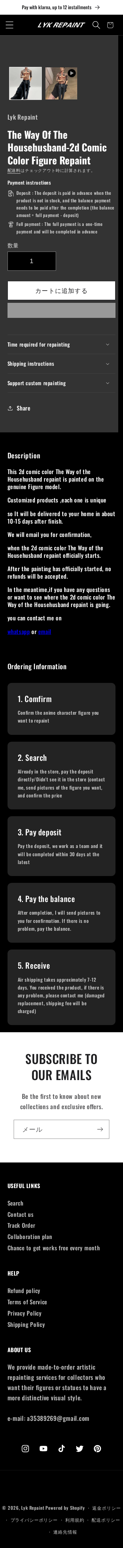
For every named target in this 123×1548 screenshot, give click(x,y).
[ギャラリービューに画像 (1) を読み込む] (25, 83)
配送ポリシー (106, 1519)
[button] (62, 312)
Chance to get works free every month (54, 1247)
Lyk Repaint (32, 1507)
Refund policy (24, 1290)
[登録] (100, 1129)
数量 (13, 245)
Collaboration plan (30, 1236)
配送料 (14, 170)
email (44, 631)
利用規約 (74, 1519)
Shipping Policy (26, 1324)
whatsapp (19, 631)
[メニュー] (9, 25)
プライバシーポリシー (34, 1519)
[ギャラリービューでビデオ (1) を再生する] (61, 83)
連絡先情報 (65, 1531)
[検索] (97, 25)
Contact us (21, 1214)
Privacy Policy (25, 1313)
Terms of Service (27, 1301)
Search (16, 1203)
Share (23, 408)
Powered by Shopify (65, 1507)
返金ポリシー (106, 1507)
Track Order (22, 1225)
